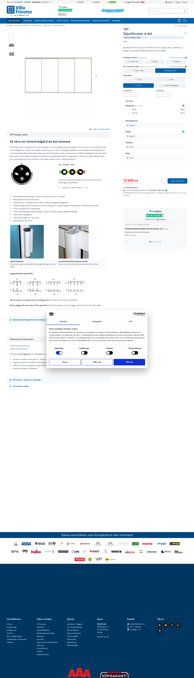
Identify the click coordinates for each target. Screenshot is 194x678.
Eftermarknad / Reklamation (47, 642)
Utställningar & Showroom (16, 639)
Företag (184, 2)
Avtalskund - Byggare (75, 624)
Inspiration (27, 21)
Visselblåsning (42, 648)
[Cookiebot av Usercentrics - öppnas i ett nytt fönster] (135, 314)
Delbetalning (72, 642)
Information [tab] (97, 322)
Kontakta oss (11, 630)
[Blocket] (160, 630)
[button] (185, 11)
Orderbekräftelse (43, 630)
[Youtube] (166, 625)
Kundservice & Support (100, 21)
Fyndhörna (116, 21)
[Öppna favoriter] (179, 21)
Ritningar (40, 636)
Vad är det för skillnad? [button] (177, 58)
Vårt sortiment (14, 21)
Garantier (40, 639)
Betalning (40, 645)
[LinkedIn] (178, 625)
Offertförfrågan (72, 645)
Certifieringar (12, 627)
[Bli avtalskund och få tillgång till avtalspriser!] (112, 12)
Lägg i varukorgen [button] (177, 181)
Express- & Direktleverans (44, 21)
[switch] (84, 353)
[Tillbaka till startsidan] (19, 10)
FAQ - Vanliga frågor (14, 636)
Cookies (40, 651)
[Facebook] (160, 625)
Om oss (9, 624)
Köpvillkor (40, 627)
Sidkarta (10, 642)
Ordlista (10, 633)
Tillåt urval (97, 362)
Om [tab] (130, 322)
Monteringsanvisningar (45, 633)
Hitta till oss (101, 637)
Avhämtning (71, 639)
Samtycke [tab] (63, 322)
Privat (178, 2)
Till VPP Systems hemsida (20, 346)
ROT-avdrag (41, 624)
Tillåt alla (129, 362)
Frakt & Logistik (63, 21)
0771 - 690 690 (24, 2)
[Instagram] (172, 625)
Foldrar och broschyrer (19, 349)
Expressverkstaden (74, 633)
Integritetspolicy (43, 654)
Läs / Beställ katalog (74, 627)
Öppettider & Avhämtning (80, 21)
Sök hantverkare (73, 630)
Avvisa (64, 362)
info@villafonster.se (137, 624)
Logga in (171, 2)
